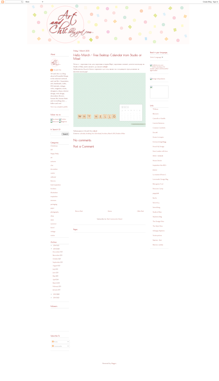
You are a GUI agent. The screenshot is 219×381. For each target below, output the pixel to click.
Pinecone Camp (158, 189)
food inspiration (56, 185)
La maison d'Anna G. (159, 175)
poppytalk (156, 193)
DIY (52, 150)
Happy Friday (55, 154)
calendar (82, 133)
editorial (53, 177)
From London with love (160, 151)
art (51, 157)
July (54, 269)
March (55, 283)
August (55, 266)
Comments (58, 346)
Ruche (155, 198)
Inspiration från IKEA (159, 165)
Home (110, 211)
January (55, 290)
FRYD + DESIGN (158, 156)
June (54, 273)
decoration (54, 169)
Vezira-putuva (157, 235)
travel (52, 227)
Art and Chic (57, 70)
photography (55, 212)
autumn (53, 161)
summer (53, 224)
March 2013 (111, 133)
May (54, 276)
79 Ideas (155, 109)
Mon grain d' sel (158, 184)
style (52, 220)
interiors (53, 200)
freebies (104, 133)
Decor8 (155, 132)
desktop (88, 133)
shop (52, 216)
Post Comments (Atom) (114, 219)
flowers (53, 181)
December (56, 252)
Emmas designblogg (159, 142)
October (55, 259)
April (54, 279)
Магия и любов (158, 245)
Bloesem (156, 114)
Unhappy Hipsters (159, 231)
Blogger (113, 363)
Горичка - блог (157, 240)
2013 (54, 249)
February (56, 286)
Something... (157, 207)
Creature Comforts (159, 128)
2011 (54, 298)
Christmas (54, 146)
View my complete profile (59, 107)
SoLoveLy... (156, 203)
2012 (54, 294)
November (56, 255)
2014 (54, 245)
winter (53, 235)
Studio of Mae (120, 133)
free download (96, 133)
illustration (54, 192)
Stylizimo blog (157, 217)
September (56, 262)
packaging (54, 204)
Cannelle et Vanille (159, 118)
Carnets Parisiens (158, 123)
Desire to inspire (158, 137)
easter (53, 173)
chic (52, 165)
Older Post (140, 211)
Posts (56, 342)
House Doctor (157, 160)
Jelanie (155, 170)
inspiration (54, 196)
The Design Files (158, 221)
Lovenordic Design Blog (160, 179)
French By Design (158, 146)
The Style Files (158, 226)
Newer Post (79, 211)
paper (52, 208)
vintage (53, 231)
